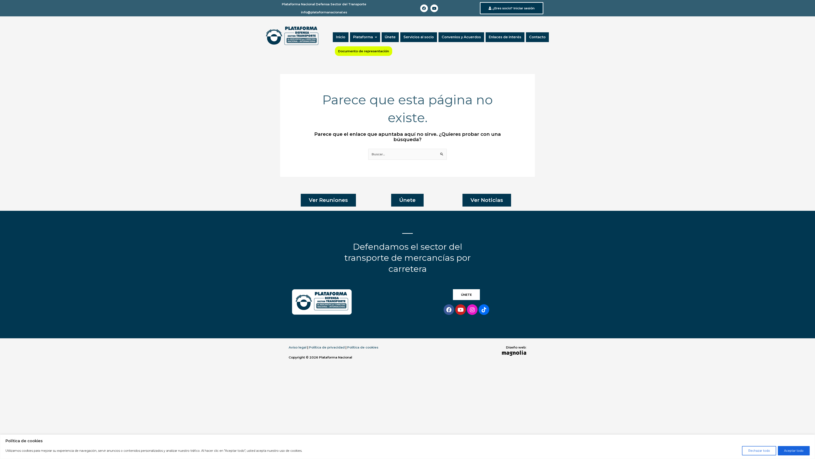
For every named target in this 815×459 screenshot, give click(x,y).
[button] (365, 37)
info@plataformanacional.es (324, 12)
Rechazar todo (759, 451)
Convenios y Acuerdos (461, 37)
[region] (407, 447)
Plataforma (363, 37)
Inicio (340, 37)
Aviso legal (297, 347)
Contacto (537, 37)
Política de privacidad (327, 347)
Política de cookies (362, 347)
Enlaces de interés (505, 37)
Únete (390, 37)
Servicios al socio (418, 37)
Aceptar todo (794, 451)
